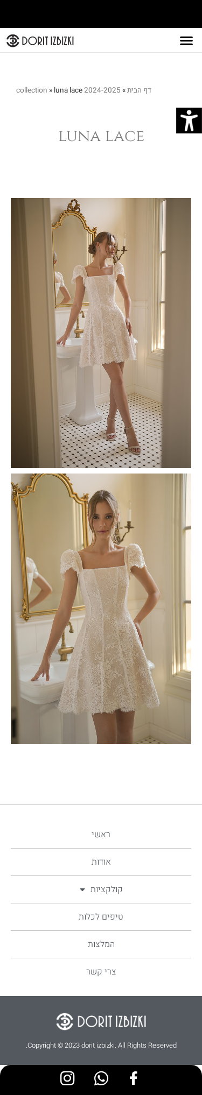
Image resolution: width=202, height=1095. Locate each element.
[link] (189, 120)
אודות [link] (101, 862)
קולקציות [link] (106, 889)
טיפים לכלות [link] (101, 916)
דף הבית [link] (139, 90)
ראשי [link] (101, 834)
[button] (186, 40)
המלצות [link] (101, 944)
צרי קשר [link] (101, 971)
